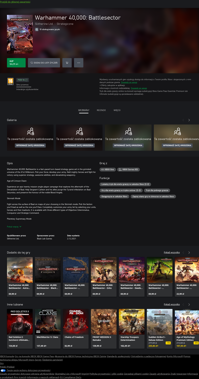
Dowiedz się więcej (129, 82)
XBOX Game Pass (45, 356)
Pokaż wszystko (172, 252)
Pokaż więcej (12, 226)
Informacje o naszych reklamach (43, 377)
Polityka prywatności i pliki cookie (106, 373)
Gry (2, 363)
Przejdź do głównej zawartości (15, 1)
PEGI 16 (21, 80)
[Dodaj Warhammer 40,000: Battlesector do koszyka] (67, 62)
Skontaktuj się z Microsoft (68, 373)
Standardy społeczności (118, 356)
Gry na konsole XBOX (26, 356)
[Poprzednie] (183, 120)
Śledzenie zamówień (52, 359)
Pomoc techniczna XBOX (87, 356)
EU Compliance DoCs (70, 377)
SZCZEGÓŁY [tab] (83, 110)
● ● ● (78, 62)
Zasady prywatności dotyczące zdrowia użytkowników (27, 373)
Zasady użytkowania (159, 373)
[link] (20, 277)
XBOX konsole (7, 356)
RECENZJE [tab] (101, 110)
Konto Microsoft (175, 356)
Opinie (103, 356)
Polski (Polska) (7, 366)
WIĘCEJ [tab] (117, 110)
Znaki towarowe (178, 373)
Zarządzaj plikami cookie (136, 373)
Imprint (85, 373)
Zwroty (38, 359)
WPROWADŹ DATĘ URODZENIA (30, 145)
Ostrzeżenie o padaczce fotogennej (148, 356)
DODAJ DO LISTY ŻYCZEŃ (45, 62)
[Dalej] (189, 120)
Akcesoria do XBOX (64, 356)
